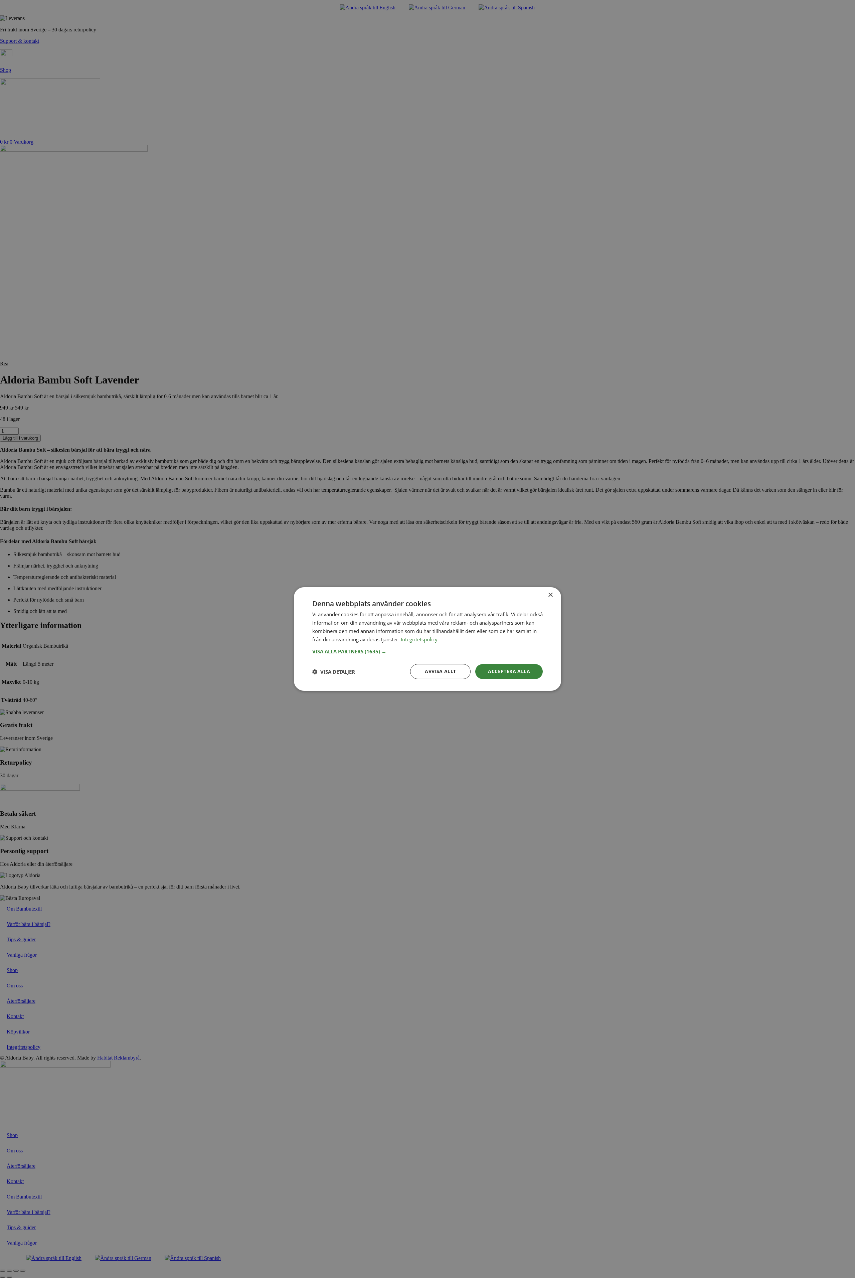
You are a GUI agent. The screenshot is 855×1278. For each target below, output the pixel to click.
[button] (427, 651)
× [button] (550, 595)
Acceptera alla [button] (509, 671)
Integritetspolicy (419, 639)
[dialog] (427, 639)
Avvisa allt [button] (440, 671)
